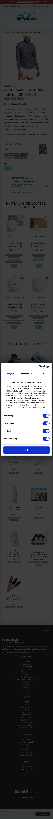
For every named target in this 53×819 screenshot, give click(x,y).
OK (26, 450)
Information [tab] (26, 373)
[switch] (46, 423)
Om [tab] (43, 373)
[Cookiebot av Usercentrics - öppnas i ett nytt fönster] (39, 366)
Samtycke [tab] (10, 373)
